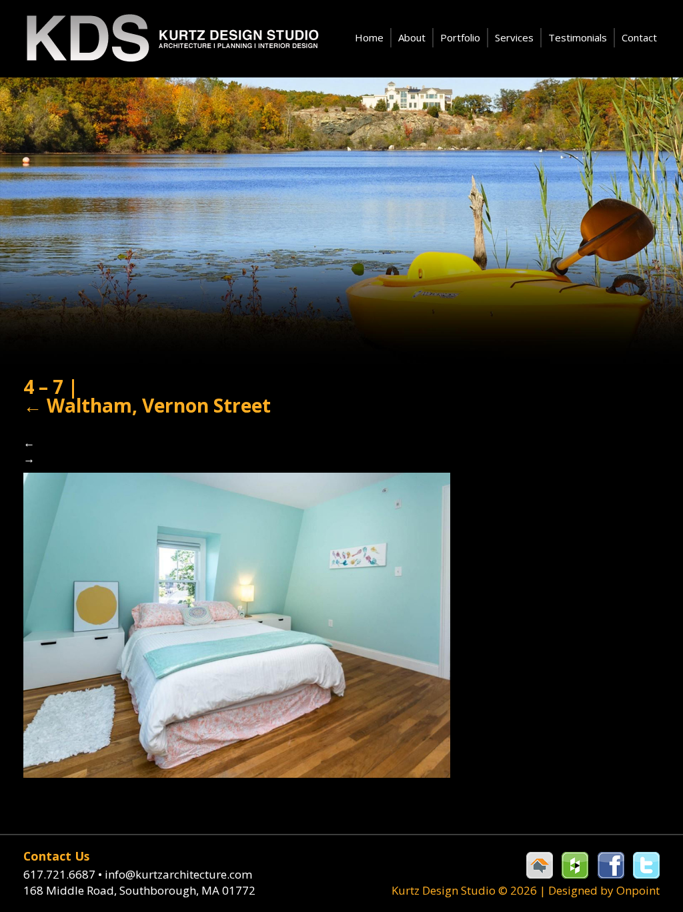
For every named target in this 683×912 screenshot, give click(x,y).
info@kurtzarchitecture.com (178, 874)
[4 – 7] (236, 624)
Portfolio (460, 37)
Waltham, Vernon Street (147, 405)
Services (514, 37)
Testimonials (577, 37)
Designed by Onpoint (604, 890)
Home (369, 37)
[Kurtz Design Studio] (171, 38)
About (412, 37)
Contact (639, 37)
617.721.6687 (62, 874)
